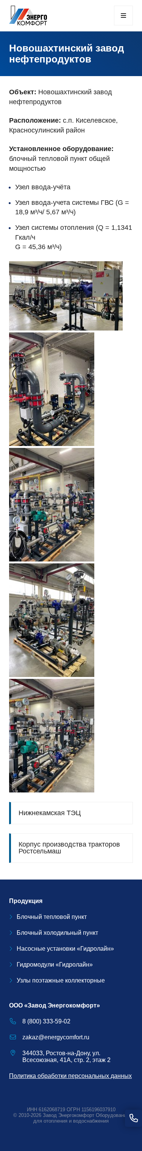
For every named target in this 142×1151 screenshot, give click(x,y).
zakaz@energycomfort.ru (55, 1037)
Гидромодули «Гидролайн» (55, 964)
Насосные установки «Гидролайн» (65, 948)
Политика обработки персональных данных (70, 1076)
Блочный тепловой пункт (52, 917)
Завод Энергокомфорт (68, 1115)
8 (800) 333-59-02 (46, 1021)
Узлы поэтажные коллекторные (61, 980)
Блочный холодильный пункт (57, 933)
